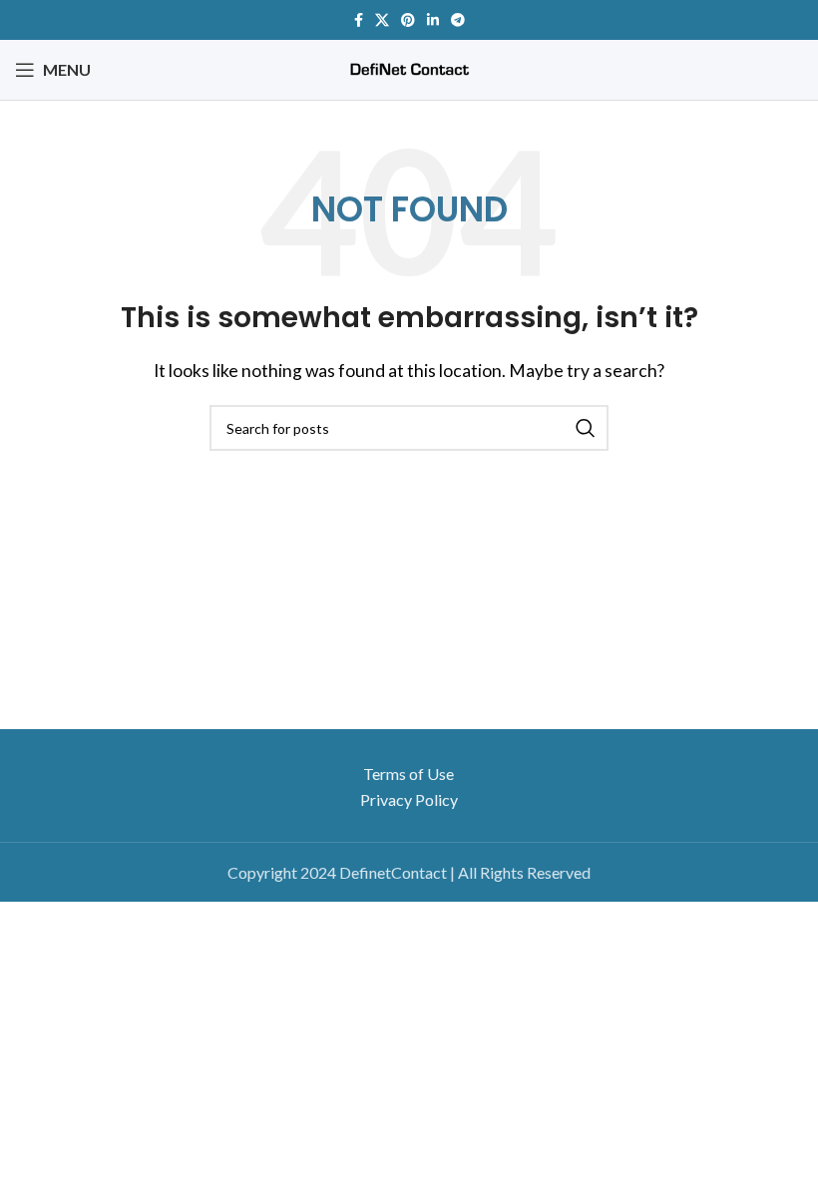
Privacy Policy (409, 799)
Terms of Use (408, 773)
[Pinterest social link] (408, 20)
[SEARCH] (586, 428)
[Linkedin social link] (433, 20)
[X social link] (382, 20)
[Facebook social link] (358, 20)
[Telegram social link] (458, 20)
